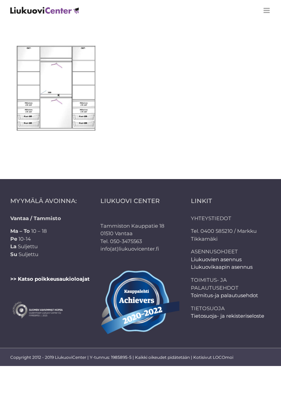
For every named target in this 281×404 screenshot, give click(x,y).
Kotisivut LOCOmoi (213, 357)
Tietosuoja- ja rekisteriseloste (227, 316)
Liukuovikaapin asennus (222, 267)
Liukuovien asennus (216, 259)
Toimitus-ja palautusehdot (224, 295)
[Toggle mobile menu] (267, 10)
